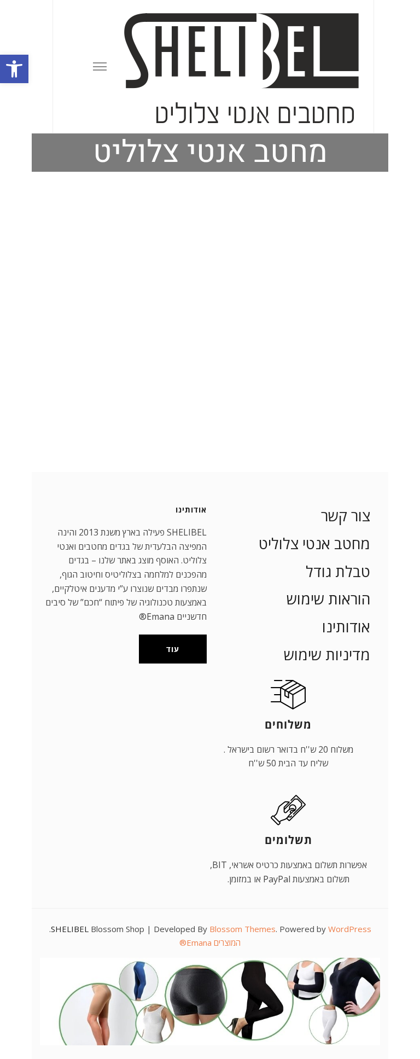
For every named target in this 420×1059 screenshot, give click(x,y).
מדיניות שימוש (327, 654)
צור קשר (345, 515)
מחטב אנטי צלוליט (314, 543)
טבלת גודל (338, 571)
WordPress (349, 928)
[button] (14, 69)
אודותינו (346, 626)
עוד (172, 649)
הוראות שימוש (328, 599)
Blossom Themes (242, 928)
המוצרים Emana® (210, 942)
